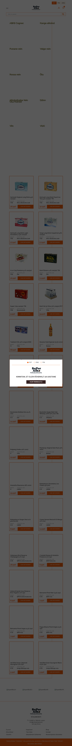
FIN (43, 362)
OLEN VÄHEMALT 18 (36, 381)
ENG (37, 362)
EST (30, 362)
